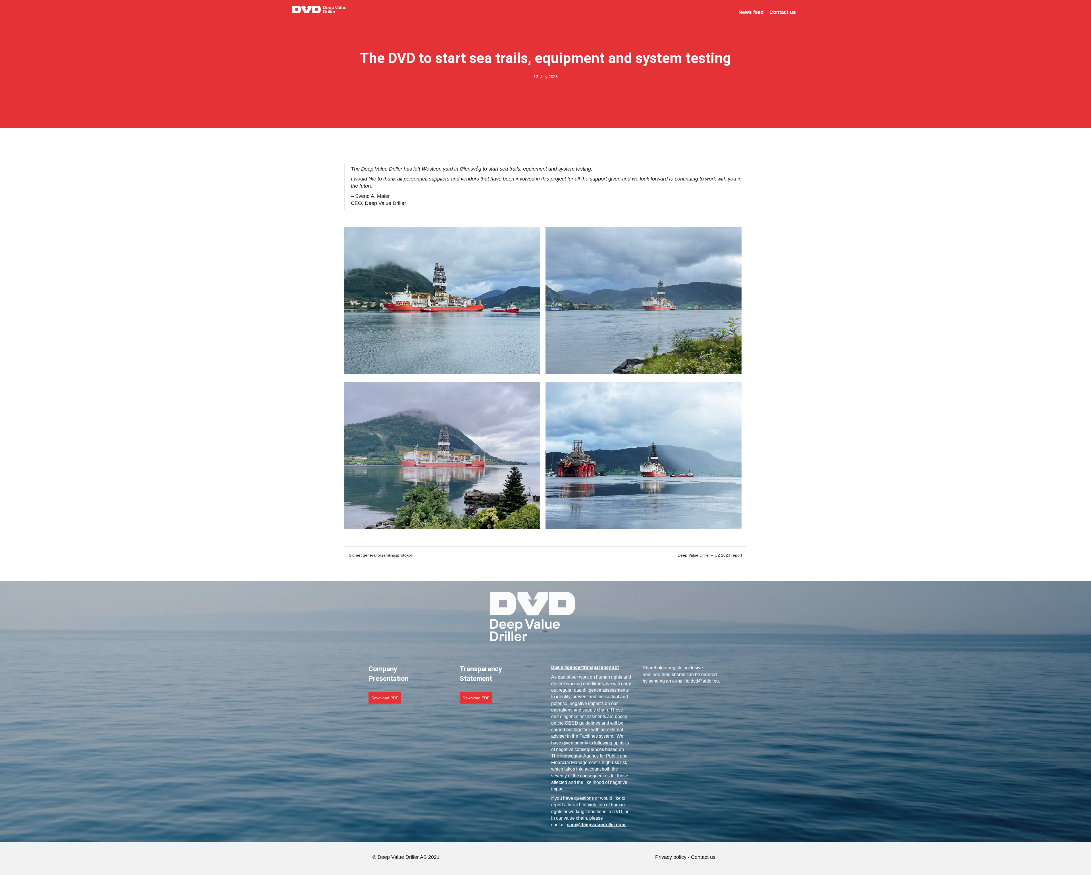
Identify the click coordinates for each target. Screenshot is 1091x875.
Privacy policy (670, 857)
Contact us (704, 857)
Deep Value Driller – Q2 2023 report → (712, 555)
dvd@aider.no (705, 681)
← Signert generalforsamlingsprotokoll (378, 555)
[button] (384, 698)
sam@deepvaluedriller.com (596, 824)
